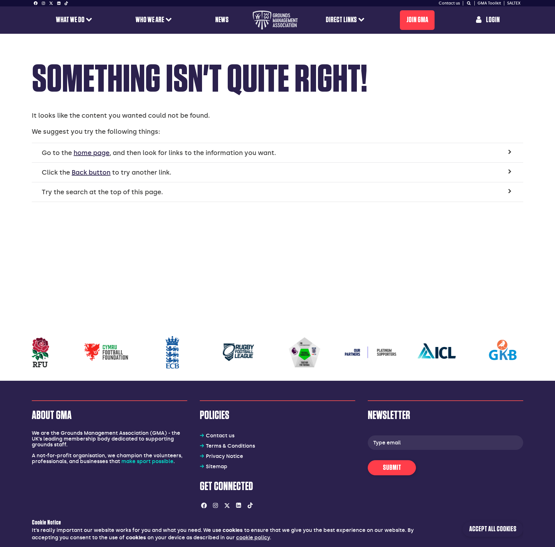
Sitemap (216, 466)
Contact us (220, 436)
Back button (91, 172)
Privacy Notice (224, 456)
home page (92, 153)
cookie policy (253, 537)
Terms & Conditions (230, 446)
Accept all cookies (492, 529)
